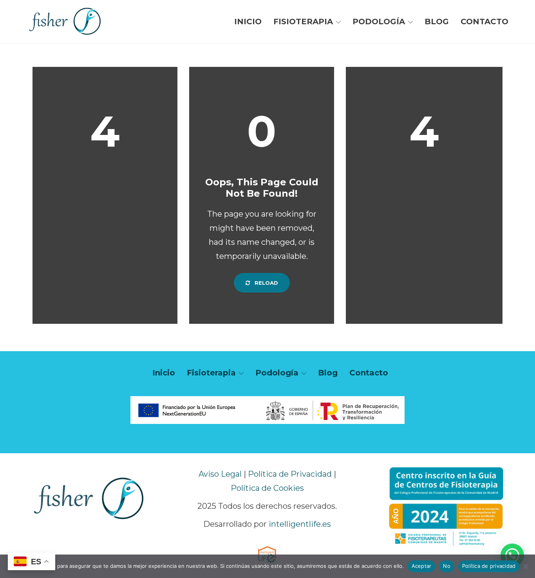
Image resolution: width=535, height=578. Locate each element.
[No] (525, 566)
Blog (437, 21)
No (446, 566)
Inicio (248, 21)
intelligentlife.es (300, 524)
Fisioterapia (303, 21)
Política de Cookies (267, 488)
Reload (265, 283)
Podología (378, 21)
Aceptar (422, 566)
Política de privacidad (489, 566)
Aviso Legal (220, 474)
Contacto (484, 21)
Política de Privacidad (290, 474)
